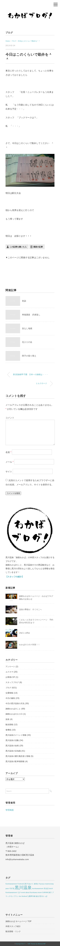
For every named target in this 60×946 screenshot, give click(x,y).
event (23, 892)
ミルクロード (41, 383)
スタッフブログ (12, 682)
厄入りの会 (27, 342)
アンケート (10, 666)
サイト (9, 471)
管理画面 (10, 810)
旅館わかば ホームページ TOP (18, 921)
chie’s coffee (24, 633)
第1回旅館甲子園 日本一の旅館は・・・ (30, 375)
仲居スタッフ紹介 (13, 926)
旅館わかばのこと (13, 709)
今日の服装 (10, 698)
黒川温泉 (23, 887)
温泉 (7, 719)
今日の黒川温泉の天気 (15, 703)
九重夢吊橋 (31, 896)
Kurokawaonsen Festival (14, 884)
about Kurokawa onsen (33, 892)
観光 (37, 896)
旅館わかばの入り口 (14, 714)
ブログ (9, 32)
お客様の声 (10, 677)
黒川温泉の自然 (12, 746)
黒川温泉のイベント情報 (16, 735)
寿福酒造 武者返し (31, 314)
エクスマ (9, 672)
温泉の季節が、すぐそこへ (30, 609)
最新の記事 (38, 247)
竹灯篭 (11, 888)
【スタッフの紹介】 (15, 576)
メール (10, 461)
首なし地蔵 (27, 328)
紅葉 (25, 884)
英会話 (46, 888)
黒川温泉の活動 (12, 740)
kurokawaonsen (37, 888)
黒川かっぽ (43, 896)
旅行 (50, 892)
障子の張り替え (29, 356)
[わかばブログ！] (30, 12)
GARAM (45, 892)
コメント (10, 417)
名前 (8, 452)
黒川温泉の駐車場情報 (15, 761)
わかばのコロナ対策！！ (29, 645)
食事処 (8, 730)
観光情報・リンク (13, 931)
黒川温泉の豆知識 (13, 751)
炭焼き (36, 884)
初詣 (24, 301)
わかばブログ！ (21, 944)
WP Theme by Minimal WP (37, 944)
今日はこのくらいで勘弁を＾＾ (29, 41)
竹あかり (30, 884)
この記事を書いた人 (18, 247)
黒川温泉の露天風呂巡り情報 (18, 756)
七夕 (19, 892)
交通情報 (9, 693)
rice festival (23, 896)
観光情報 (9, 724)
